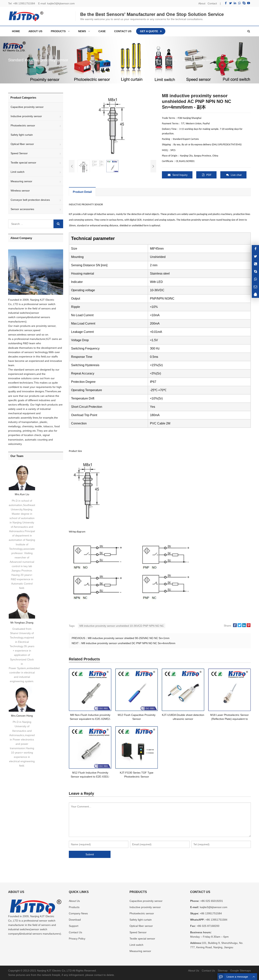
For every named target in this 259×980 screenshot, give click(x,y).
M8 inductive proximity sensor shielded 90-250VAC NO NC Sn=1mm (129, 638)
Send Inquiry (180, 174)
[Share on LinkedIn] (244, 625)
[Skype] (244, 3)
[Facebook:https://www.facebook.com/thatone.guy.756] (255, 248)
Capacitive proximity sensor (27, 106)
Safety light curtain (22, 134)
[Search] (58, 224)
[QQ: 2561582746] (255, 294)
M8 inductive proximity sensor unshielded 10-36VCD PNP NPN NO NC (121, 625)
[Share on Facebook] (235, 625)
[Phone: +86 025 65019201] (255, 264)
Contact (212, 3)
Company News (78, 913)
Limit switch (17, 171)
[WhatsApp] (239, 3)
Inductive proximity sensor (26, 116)
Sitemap (223, 970)
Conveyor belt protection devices (30, 199)
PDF (209, 174)
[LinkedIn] (235, 3)
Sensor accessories (22, 209)
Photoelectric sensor (23, 125)
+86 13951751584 (24, 3)
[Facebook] (226, 3)
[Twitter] (230, 3)
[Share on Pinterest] (248, 625)
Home (16, 31)
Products (74, 907)
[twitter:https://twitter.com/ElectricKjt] (255, 256)
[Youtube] (248, 3)
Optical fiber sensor (22, 144)
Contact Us (75, 932)
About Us (74, 900)
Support (73, 925)
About (201, 3)
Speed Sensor (19, 153)
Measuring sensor (21, 181)
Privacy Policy (77, 938)
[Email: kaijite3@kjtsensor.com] (255, 286)
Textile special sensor (23, 162)
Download (75, 919)
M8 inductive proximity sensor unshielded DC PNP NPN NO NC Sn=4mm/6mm (128, 643)
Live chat (236, 174)
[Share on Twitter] (239, 625)
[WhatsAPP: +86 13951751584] (255, 279)
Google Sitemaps (240, 970)
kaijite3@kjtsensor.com (61, 3)
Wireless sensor (20, 190)
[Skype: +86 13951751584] (255, 271)
